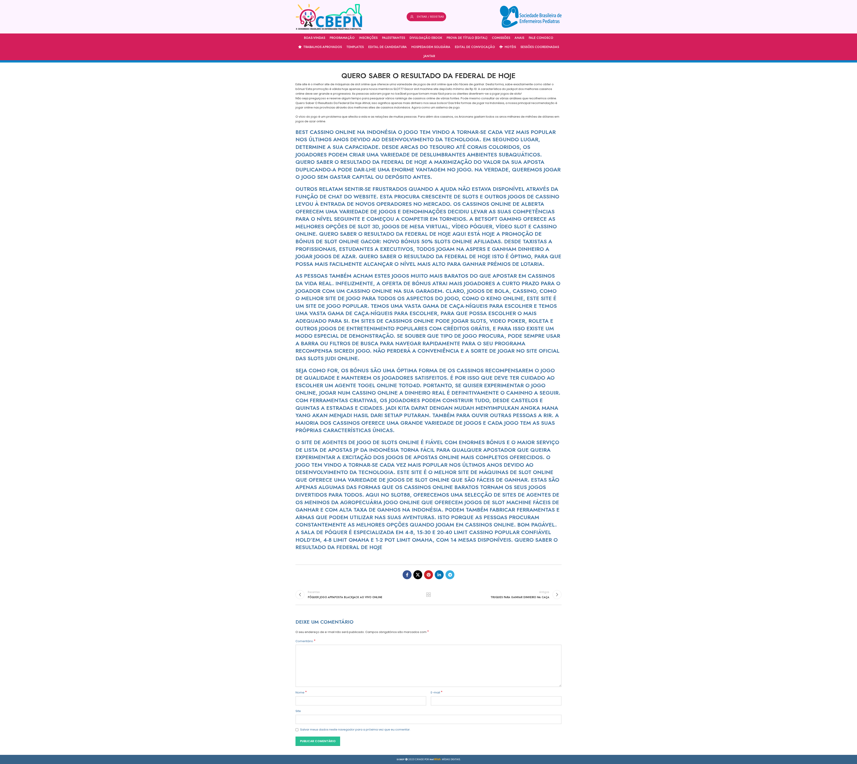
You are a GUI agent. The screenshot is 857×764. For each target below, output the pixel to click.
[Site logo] (328, 17)
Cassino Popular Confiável (510, 532)
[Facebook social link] (407, 574)
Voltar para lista (428, 594)
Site (298, 711)
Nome (301, 692)
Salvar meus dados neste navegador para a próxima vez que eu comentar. (355, 729)
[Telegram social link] (449, 574)
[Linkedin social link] (439, 574)
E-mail (437, 692)
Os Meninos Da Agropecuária (338, 502)
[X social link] (417, 574)
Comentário (305, 641)
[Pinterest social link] (428, 574)
